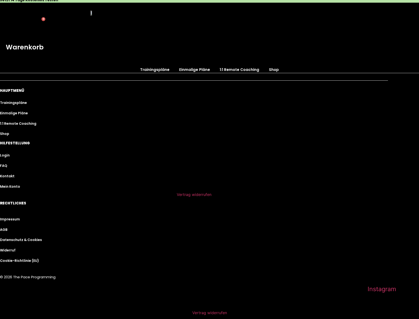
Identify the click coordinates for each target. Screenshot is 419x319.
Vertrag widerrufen (194, 194)
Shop (274, 69)
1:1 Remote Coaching (239, 69)
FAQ (3, 165)
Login (5, 155)
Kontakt (7, 176)
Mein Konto (10, 186)
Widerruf (8, 250)
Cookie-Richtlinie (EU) (19, 260)
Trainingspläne (154, 69)
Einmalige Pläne (194, 69)
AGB (4, 229)
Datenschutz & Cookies (21, 239)
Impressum (10, 219)
